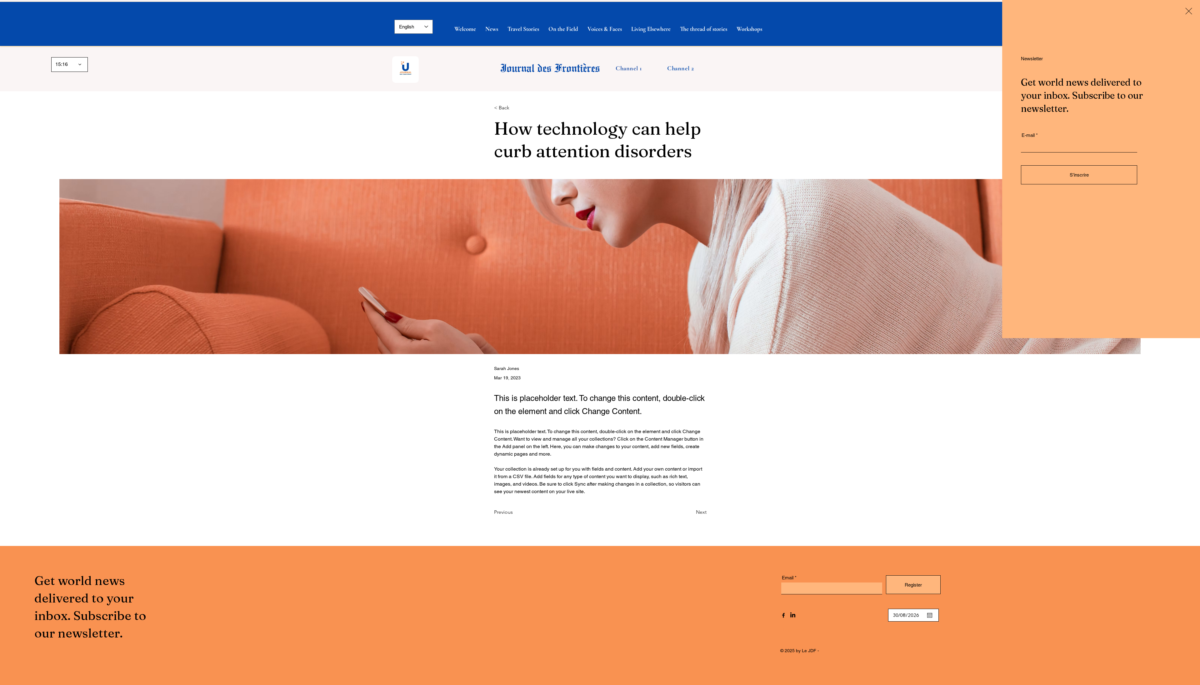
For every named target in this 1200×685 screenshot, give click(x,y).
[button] (1188, 11)
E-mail (1028, 135)
